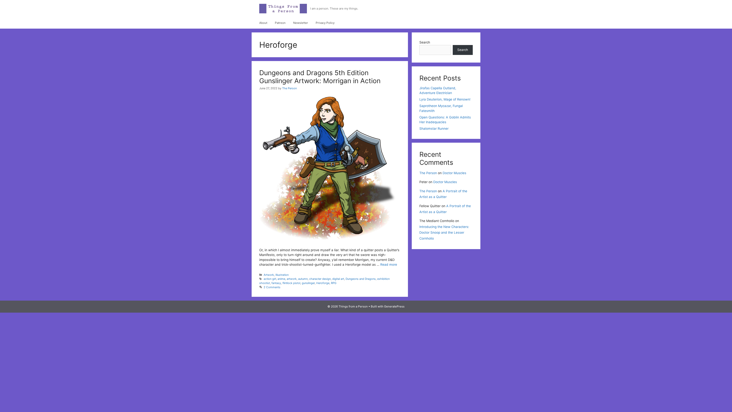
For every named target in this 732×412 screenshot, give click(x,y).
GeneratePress (394, 306)
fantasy (276, 283)
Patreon (280, 23)
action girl (270, 278)
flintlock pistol (291, 283)
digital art (338, 278)
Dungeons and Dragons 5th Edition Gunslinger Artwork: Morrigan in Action (319, 77)
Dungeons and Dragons (361, 278)
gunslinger (308, 283)
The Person (428, 173)
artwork (292, 278)
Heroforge (322, 283)
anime (281, 278)
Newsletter (300, 23)
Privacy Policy (325, 23)
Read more (388, 264)
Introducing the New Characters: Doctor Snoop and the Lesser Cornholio (444, 232)
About (263, 23)
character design (320, 278)
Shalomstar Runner (434, 128)
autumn (303, 278)
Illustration (282, 274)
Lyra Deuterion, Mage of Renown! (444, 99)
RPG (333, 283)
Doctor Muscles (454, 173)
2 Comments (272, 287)
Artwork (269, 274)
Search (424, 42)
